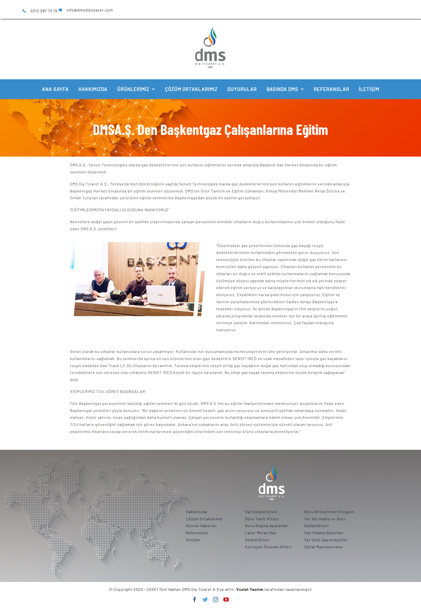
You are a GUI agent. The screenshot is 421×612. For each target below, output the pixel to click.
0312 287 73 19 (43, 10)
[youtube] (226, 599)
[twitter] (205, 599)
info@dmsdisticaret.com (90, 10)
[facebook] (195, 599)
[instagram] (216, 599)
